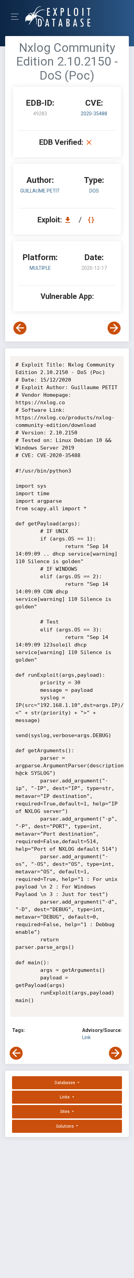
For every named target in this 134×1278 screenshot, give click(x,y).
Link (86, 1037)
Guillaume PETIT (40, 191)
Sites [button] (65, 1111)
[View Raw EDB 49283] (92, 220)
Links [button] (65, 1097)
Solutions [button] (65, 1126)
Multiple (40, 268)
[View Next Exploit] (114, 328)
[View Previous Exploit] (19, 328)
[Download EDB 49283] (69, 220)
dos (94, 191)
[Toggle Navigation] (17, 16)
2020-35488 (94, 113)
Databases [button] (65, 1082)
